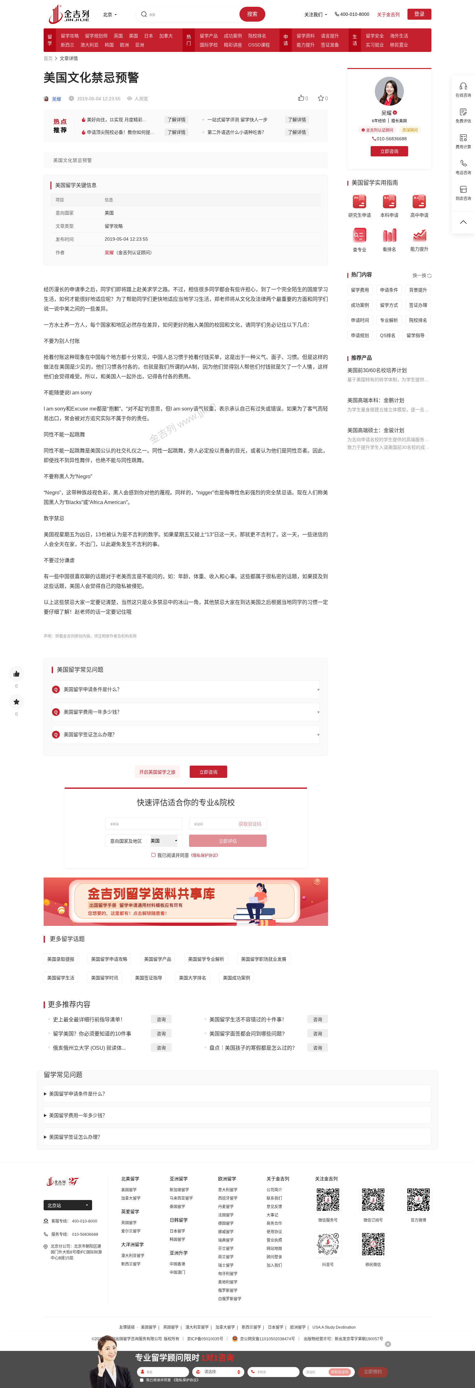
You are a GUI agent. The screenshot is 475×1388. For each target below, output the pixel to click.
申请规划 (360, 335)
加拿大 (166, 35)
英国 (118, 35)
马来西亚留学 (181, 1198)
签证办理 (418, 305)
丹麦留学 (226, 1207)
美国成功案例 (236, 977)
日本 (148, 35)
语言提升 (330, 35)
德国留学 (226, 1223)
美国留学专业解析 (206, 959)
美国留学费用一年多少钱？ (78, 1115)
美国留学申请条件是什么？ (78, 1093)
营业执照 (274, 1240)
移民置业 (399, 44)
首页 (48, 58)
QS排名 (388, 335)
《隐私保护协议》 (204, 855)
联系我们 (274, 1198)
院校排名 (257, 35)
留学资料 (306, 35)
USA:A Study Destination (334, 1327)
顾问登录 (274, 1257)
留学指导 (415, 335)
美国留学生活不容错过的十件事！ (248, 1019)
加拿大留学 (131, 1198)
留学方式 (389, 305)
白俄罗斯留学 (229, 1299)
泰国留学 (177, 1207)
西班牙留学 (228, 1198)
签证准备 (330, 44)
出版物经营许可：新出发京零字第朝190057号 (343, 1339)
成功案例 (233, 35)
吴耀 (56, 99)
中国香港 (177, 1264)
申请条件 (389, 289)
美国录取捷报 (60, 959)
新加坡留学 (179, 1190)
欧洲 (124, 44)
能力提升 (306, 44)
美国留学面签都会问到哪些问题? (247, 1033)
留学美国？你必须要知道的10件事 (92, 1033)
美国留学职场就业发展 (263, 959)
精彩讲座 (233, 44)
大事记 (272, 1215)
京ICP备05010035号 (205, 1339)
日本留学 (177, 1231)
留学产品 (209, 35)
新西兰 (67, 44)
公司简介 (274, 1190)
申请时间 (360, 320)
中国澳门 (177, 1272)
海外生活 (399, 35)
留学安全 (375, 35)
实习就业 (375, 44)
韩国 (109, 44)
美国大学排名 (192, 977)
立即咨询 (208, 772)
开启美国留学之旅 (157, 772)
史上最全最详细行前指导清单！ (89, 1019)
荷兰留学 (226, 1257)
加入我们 (274, 1265)
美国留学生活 (60, 977)
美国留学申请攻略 (109, 959)
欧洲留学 (298, 1327)
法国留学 (226, 1215)
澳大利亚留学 (132, 1256)
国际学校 (209, 44)
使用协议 (274, 1232)
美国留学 (129, 1190)
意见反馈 (274, 1207)
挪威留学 (226, 1232)
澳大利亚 (89, 44)
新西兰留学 (131, 1264)
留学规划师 (96, 35)
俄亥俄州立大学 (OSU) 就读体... (89, 1048)
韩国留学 (177, 1239)
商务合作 (274, 1223)
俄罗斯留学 (228, 1290)
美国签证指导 (148, 977)
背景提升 (418, 289)
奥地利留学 (228, 1282)
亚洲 (139, 44)
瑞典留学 (226, 1240)
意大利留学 (228, 1190)
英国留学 (129, 1223)
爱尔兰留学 (131, 1231)
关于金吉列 (388, 14)
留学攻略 (70, 35)
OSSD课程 (259, 44)
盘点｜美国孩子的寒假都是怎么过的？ (253, 1048)
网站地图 (274, 1248)
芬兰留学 (226, 1248)
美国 (133, 35)
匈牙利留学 (228, 1274)
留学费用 (360, 289)
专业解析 (389, 320)
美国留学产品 (157, 959)
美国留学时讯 (104, 977)
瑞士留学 (226, 1265)
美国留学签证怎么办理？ (75, 1137)
